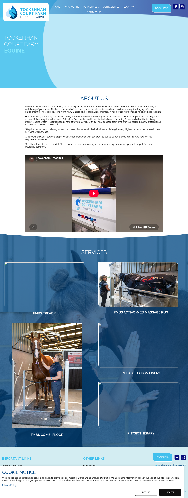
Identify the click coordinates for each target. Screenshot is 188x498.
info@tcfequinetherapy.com (172, 465)
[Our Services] (45, 285)
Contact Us (94, 12)
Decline (146, 492)
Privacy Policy (9, 485)
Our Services (91, 6)
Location (128, 6)
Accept (170, 492)
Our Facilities (111, 6)
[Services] (138, 284)
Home (57, 6)
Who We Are (71, 6)
